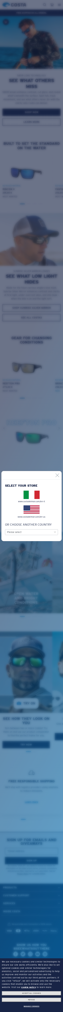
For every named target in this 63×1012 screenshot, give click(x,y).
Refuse (31, 1000)
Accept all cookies (31, 993)
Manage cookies (31, 1006)
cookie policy (28, 987)
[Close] (57, 475)
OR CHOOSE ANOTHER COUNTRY (28, 524)
